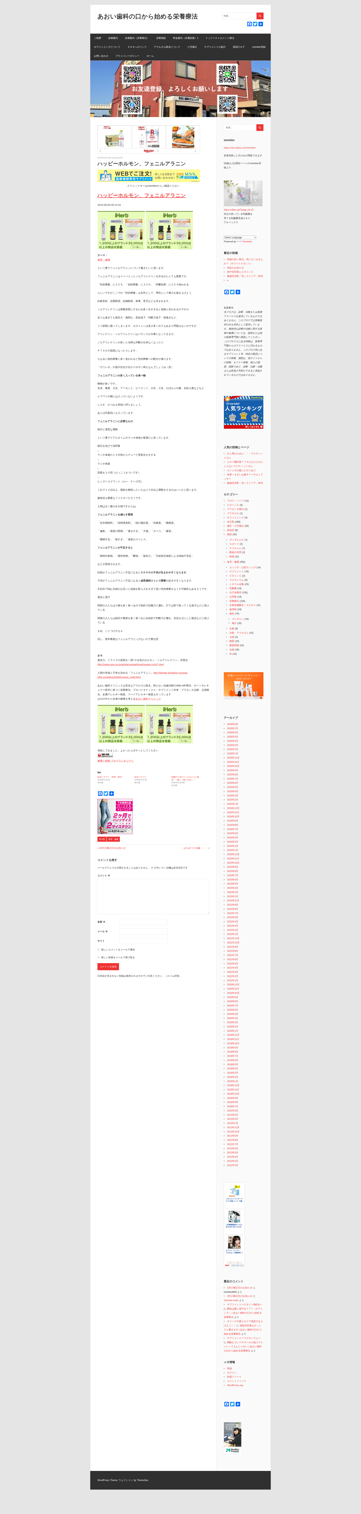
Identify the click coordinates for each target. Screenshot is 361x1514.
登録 (229, 1368)
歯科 (231, 613)
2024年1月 (232, 850)
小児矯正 (192, 47)
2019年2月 (232, 1077)
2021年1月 (232, 980)
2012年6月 (232, 1148)
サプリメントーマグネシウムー (244, 1338)
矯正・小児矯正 (235, 526)
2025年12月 (233, 757)
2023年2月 (232, 892)
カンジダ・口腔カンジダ (242, 567)
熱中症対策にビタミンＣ (240, 272)
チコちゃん (235, 548)
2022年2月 (232, 930)
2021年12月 (233, 938)
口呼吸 (233, 596)
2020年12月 (233, 984)
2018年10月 (233, 1094)
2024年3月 (232, 841)
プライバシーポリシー (127, 56)
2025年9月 (232, 770)
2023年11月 (233, 858)
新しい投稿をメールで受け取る (118, 957)
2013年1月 (232, 1123)
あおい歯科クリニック (148, 698)
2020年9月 (232, 997)
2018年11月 (233, 1089)
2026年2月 (232, 749)
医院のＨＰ (239, 47)
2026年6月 (232, 732)
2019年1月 (232, 1081)
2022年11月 (233, 900)
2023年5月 (232, 883)
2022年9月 (232, 904)
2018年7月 (232, 1106)
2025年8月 (232, 774)
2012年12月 (233, 1127)
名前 (101, 922)
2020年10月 (233, 993)
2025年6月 (232, 783)
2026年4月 (232, 741)
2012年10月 (233, 1131)
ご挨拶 (97, 38)
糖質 (231, 641)
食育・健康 (103, 259)
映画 (231, 556)
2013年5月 (232, 1115)
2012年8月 (232, 1140)
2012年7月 (232, 1144)
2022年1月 (232, 934)
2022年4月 (232, 921)
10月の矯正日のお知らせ (112, 848)
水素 (231, 628)
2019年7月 (232, 1056)
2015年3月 (232, 1110)
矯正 (234, 623)
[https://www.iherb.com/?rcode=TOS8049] (148, 181)
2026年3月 (232, 745)
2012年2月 (232, 1165)
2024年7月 (232, 829)
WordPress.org (235, 1385)
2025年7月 (232, 778)
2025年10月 (233, 766)
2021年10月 (233, 942)
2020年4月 (232, 1018)
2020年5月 (232, 1014)
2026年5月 (232, 736)
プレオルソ (238, 619)
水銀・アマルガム (239, 632)
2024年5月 (232, 837)
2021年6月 (232, 959)
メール (102, 931)
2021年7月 (232, 955)
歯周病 (233, 609)
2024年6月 (232, 833)
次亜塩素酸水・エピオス (242, 605)
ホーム (150, 56)
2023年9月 (232, 867)
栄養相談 (161, 38)
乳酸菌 (233, 588)
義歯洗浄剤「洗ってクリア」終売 (245, 276)
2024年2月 (232, 846)
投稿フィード (234, 1376)
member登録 (259, 47)
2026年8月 (232, 724)
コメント (103, 875)
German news (231, 1300)
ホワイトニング (235, 517)
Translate (247, 241)
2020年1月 (232, 1031)
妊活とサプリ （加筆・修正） (110, 777)
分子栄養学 (235, 592)
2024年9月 (232, 820)
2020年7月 (232, 1005)
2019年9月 (232, 1047)
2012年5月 (232, 1152)
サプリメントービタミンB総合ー (244, 1304)
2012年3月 (232, 1161)
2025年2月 (232, 799)
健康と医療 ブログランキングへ (115, 760)
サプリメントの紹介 (215, 47)
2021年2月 (232, 976)
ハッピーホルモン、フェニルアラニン (141, 195)
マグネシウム (236, 580)
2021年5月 (232, 963)
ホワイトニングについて (107, 47)
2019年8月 (232, 1051)
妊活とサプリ (140, 777)
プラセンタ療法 (235, 509)
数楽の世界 (235, 552)
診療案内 (113, 38)
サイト (101, 941)
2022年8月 (232, 909)
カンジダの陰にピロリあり (241, 470)
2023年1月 (232, 896)
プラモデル (233, 513)
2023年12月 (233, 854)
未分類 (102, 839)
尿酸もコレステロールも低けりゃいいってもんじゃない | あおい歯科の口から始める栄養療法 (243, 1346)
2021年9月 (232, 947)
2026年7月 (232, 728)
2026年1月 (232, 753)
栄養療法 (234, 601)
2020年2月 (232, 1026)
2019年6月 (232, 1060)
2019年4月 (232, 1068)
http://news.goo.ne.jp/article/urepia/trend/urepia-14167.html (130, 664)
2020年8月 (232, 1001)
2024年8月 (232, 825)
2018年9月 (232, 1098)
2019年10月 (233, 1043)
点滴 (231, 637)
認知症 (230, 530)
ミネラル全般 (236, 584)
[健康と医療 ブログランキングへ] (105, 756)
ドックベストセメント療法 (219, 38)
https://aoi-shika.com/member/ (240, 147)
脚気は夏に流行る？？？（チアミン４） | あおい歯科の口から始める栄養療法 (243, 1313)
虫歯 (231, 649)
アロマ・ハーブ (235, 500)
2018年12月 (233, 1085)
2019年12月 (233, 1035)
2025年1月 (232, 804)
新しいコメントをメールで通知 (118, 949)
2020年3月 (232, 1022)
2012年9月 (232, 1135)
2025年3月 (232, 795)
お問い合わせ (101, 56)
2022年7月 (232, 913)
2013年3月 (232, 1119)
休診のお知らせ (235, 267)
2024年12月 (233, 808)
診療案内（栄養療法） (137, 38)
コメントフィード (236, 1381)
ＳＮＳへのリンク (137, 47)
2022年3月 (232, 925)
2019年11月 (233, 1039)
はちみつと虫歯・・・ (196, 848)
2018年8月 (232, 1102)
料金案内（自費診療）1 (185, 38)
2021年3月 (232, 972)
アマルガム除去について (167, 47)
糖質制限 (234, 645)
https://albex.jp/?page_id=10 (238, 209)
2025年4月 (232, 791)
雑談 (229, 534)
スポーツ (234, 544)
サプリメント (236, 571)
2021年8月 (232, 951)
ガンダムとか (236, 539)
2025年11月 (233, 762)
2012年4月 (232, 1156)
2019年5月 (232, 1064)
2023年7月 (232, 875)
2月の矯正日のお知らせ (239, 1287)
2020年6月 (232, 1009)
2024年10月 (233, 816)
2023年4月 (232, 888)
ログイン (232, 1372)
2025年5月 (232, 787)
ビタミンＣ (233, 505)
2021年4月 (232, 967)
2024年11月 (233, 812)
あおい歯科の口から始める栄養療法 (147, 16)
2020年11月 (233, 988)
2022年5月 (232, 917)
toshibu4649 (117, 158)
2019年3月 (232, 1072)
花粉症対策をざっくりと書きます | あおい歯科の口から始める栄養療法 (243, 1329)
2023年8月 (232, 871)
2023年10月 (233, 862)
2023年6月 (232, 879)
